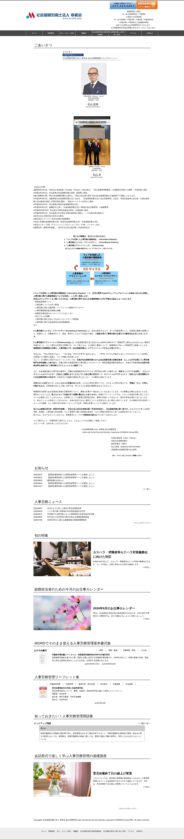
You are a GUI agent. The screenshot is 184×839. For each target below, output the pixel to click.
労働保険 (116, 684)
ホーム (43, 831)
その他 (143, 650)
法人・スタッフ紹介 (64, 831)
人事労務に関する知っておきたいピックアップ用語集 (57, 319)
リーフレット (62, 308)
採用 (101, 650)
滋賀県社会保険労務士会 (122, 450)
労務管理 (69, 684)
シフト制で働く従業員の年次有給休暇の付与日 (66, 511)
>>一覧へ (147, 489)
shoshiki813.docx (93, 664)
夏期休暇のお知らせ (55, 480)
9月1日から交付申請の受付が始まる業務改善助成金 (68, 517)
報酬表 (75, 831)
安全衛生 (103, 684)
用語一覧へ (145, 723)
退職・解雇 (112, 650)
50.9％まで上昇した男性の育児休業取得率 (64, 508)
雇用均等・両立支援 (86, 684)
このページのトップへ (128, 809)
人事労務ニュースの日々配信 (47, 305)
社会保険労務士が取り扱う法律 (114, 831)
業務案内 (51, 831)
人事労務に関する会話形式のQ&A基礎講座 (52, 322)
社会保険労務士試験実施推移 (90, 831)
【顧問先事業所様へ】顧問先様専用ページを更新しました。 (71, 475)
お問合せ (139, 831)
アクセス (131, 831)
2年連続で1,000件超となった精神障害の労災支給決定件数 (70, 514)
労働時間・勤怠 (129, 650)
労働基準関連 (55, 684)
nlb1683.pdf (100, 703)
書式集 (52, 308)
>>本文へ (147, 567)
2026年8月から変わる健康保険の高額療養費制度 (66, 520)
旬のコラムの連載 (42, 316)
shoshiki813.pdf (109, 664)
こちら (126, 455)
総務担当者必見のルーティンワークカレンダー (54, 313)
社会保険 (129, 684)
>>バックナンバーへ (142, 523)
